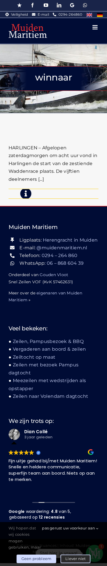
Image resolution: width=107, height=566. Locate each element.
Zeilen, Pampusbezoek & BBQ (48, 341)
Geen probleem (36, 558)
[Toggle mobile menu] (95, 27)
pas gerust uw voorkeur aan (69, 528)
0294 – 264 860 (59, 255)
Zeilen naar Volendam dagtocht (50, 396)
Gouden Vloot (54, 274)
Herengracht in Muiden (70, 240)
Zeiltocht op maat (34, 357)
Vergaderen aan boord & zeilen (49, 349)
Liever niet (75, 558)
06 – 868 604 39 (65, 263)
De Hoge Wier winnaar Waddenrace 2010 (47, 128)
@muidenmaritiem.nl (62, 247)
